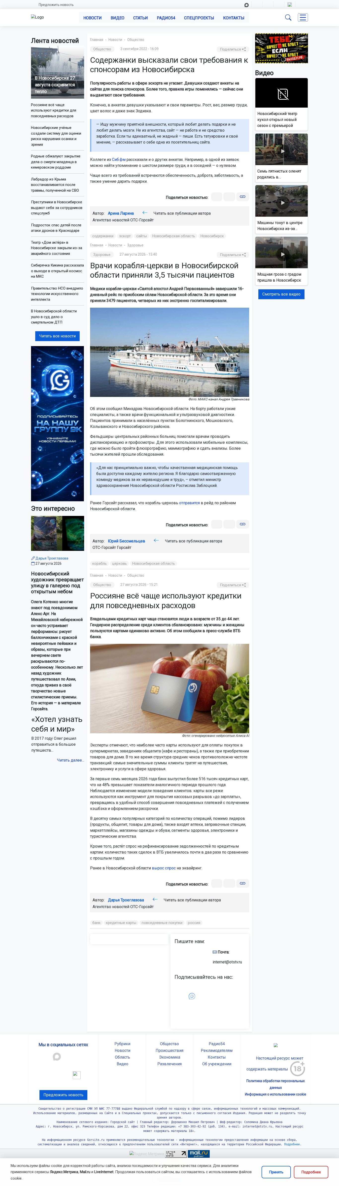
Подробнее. (292, 1144)
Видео (117, 18)
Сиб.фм (119, 159)
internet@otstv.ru (227, 962)
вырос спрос (164, 868)
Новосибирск (212, 236)
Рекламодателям (217, 1050)
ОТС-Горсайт (142, 220)
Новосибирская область (173, 236)
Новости (92, 18)
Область (122, 1057)
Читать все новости (57, 336)
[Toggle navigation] (303, 17)
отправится (189, 503)
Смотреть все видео (281, 294)
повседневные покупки (162, 922)
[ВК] (216, 196)
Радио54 (166, 18)
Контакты (233, 18)
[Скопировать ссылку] (242, 196)
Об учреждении (216, 1064)
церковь (119, 563)
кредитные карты (121, 922)
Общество (135, 40)
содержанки (103, 236)
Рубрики (122, 1043)
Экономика (169, 1057)
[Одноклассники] (229, 196)
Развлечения (169, 1064)
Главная (96, 40)
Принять (276, 1172)
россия (194, 922)
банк (96, 922)
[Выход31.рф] (281, 48)
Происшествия (169, 1050)
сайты (141, 236)
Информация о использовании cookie (275, 1094)
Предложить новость (56, 5)
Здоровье (135, 245)
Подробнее (311, 1172)
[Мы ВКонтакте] (57, 423)
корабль (99, 563)
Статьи (140, 18)
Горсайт (124, 547)
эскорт (125, 236)
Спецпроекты (199, 18)
